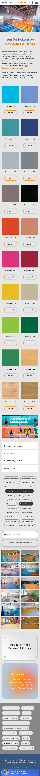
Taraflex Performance (26, 504)
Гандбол (20, 495)
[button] (10, 94)
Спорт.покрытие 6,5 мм (27, 482)
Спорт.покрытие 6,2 (10, 482)
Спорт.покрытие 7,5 (10, 486)
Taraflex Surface (11, 504)
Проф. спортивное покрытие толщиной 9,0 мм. (19, 491)
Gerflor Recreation (12, 517)
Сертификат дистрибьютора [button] (12, 68)
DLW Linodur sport (27, 517)
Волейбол (11, 495)
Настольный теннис (14, 499)
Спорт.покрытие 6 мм (28, 478)
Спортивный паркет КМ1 (26, 525)
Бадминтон (27, 499)
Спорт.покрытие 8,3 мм (27, 486)
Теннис (29, 495)
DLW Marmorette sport (11, 521)
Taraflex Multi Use (26, 508)
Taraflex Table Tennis (27, 512)
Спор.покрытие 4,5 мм (11, 478)
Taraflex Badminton (11, 512)
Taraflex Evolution (12, 508)
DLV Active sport (10, 525)
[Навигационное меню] (36, 3)
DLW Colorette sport (27, 521)
